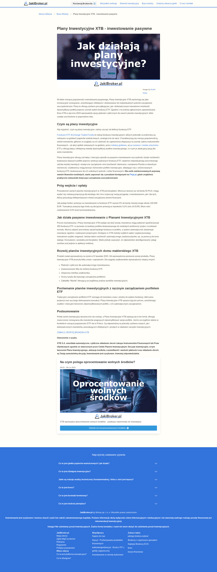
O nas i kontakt (186, 3)
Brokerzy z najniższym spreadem (142, 540)
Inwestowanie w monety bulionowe (107, 555)
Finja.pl (133, 174)
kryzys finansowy (135, 552)
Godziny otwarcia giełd (166, 3)
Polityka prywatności (66, 548)
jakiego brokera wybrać (138, 536)
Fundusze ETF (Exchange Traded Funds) (75, 135)
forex (130, 548)
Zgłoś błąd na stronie (66, 539)
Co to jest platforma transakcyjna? (72, 554)
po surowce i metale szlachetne (144, 145)
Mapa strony (62, 536)
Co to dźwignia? (64, 558)
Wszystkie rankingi (108, 3)
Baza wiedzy (147, 3)
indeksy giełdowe (119, 145)
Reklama (61, 542)
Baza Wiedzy (62, 14)
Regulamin (61, 545)
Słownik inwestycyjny (129, 3)
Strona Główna (45, 14)
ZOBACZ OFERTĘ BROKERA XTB (73, 332)
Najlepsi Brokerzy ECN (138, 544)
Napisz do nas (98, 536)
